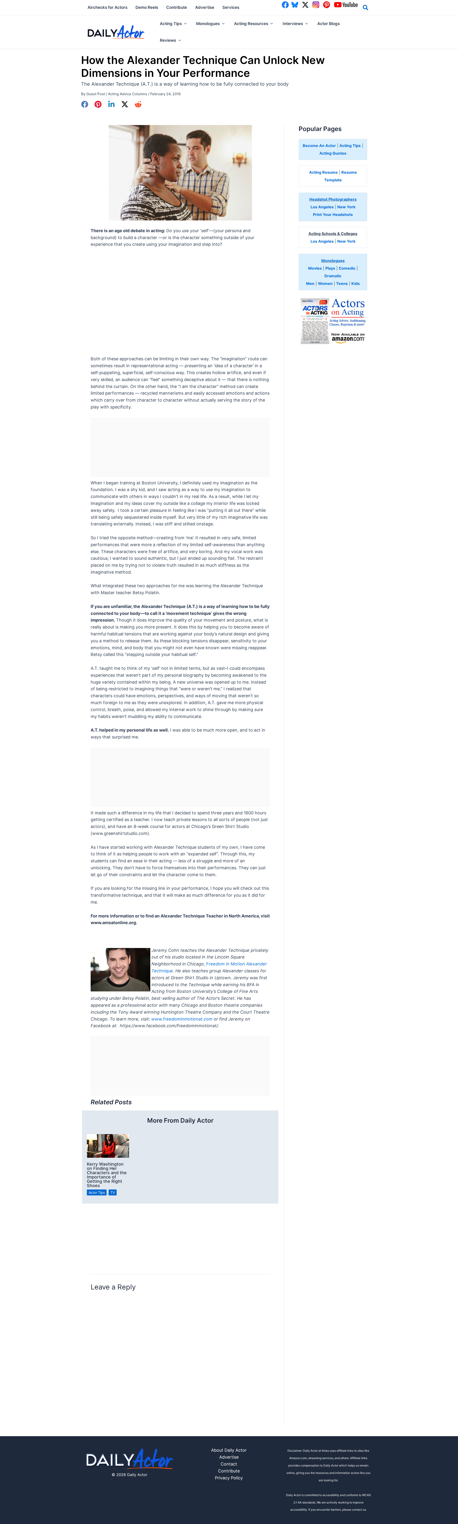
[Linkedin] (111, 104)
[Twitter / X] (124, 104)
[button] (366, 8)
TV (112, 1192)
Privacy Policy (229, 1477)
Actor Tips (97, 1192)
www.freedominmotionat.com (182, 1018)
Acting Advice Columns (127, 94)
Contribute (229, 1470)
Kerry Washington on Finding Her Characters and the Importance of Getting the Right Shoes (107, 1175)
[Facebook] (84, 104)
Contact (229, 1463)
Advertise (229, 1457)
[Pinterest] (98, 104)
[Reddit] (138, 104)
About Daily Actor (229, 1450)
